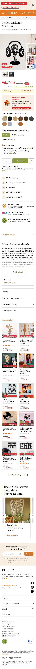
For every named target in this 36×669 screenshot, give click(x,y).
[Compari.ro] (4, 641)
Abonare (28, 554)
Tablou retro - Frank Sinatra (24, 400)
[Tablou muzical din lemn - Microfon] (9, 360)
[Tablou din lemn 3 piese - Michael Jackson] (26, 448)
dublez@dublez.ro (9, 585)
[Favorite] (25, 13)
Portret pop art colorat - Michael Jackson (25, 371)
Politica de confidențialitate (13, 663)
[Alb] (11, 74)
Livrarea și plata (6, 624)
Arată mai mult (18, 272)
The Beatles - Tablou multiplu (8, 400)
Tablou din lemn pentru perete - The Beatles (9, 459)
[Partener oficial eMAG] (4, 213)
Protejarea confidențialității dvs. (11, 633)
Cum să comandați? (8, 631)
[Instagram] (32, 587)
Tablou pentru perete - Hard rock (9, 340)
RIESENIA (5, 654)
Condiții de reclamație (8, 626)
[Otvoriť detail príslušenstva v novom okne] (20, 148)
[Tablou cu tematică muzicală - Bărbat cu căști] (26, 330)
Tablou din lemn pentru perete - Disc (9, 429)
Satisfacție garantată (8, 621)
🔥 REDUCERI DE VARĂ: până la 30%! (14, 3)
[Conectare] (29, 13)
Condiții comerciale (7, 628)
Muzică (14, 282)
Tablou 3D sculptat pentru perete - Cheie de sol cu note (26, 429)
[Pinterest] (32, 591)
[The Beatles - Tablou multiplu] (9, 390)
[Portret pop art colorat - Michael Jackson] (26, 360)
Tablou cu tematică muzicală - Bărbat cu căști (26, 341)
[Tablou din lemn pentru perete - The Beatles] (9, 448)
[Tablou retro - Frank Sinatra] (26, 390)
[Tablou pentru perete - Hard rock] (9, 330)
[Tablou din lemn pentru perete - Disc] (9, 418)
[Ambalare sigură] (4, 206)
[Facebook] (32, 583)
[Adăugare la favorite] (31, 160)
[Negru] (5, 74)
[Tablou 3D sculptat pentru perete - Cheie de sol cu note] (26, 418)
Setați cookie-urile (10, 636)
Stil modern (7, 282)
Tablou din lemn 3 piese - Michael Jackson (26, 459)
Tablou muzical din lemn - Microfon (9, 370)
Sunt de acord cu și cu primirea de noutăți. (18, 560)
